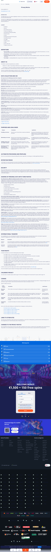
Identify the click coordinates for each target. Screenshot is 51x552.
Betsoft (2, 445)
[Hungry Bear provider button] (36, 504)
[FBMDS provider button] (36, 486)
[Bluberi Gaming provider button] (4, 490)
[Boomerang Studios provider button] (20, 497)
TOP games (36, 454)
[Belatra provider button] (28, 486)
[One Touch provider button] (44, 490)
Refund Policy (20, 451)
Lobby (35, 440)
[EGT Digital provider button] (20, 501)
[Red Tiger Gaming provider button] (44, 483)
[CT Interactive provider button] (20, 483)
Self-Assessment (28, 447)
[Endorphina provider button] (4, 476)
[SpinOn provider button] (28, 497)
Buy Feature (36, 452)
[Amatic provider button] (4, 479)
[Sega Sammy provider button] (20, 494)
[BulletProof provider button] (12, 497)
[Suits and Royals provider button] (12, 508)
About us (27, 452)
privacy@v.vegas (26, 71)
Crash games (45, 454)
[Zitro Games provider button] (28, 490)
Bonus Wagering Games (45, 460)
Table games (45, 447)
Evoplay (2, 444)
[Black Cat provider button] (20, 504)
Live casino (36, 447)
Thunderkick (11, 442)
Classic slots (45, 450)
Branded (35, 449)
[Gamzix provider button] (12, 476)
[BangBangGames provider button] (36, 497)
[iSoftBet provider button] (4, 483)
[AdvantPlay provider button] (12, 504)
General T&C (20, 440)
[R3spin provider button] (44, 504)
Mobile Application (29, 449)
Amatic (10, 440)
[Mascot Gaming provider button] (12, 494)
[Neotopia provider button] (20, 508)
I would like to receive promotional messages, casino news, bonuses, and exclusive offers (26, 408)
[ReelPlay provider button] (4, 497)
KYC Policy (27, 440)
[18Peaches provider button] (28, 508)
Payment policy (20, 447)
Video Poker (45, 452)
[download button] (7, 430)
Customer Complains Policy (21, 450)
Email (22, 393)
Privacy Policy (28, 405)
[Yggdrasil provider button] (28, 476)
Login (42, 1)
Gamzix (2, 442)
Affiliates (27, 450)
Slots (35, 445)
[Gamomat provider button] (20, 476)
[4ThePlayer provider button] (36, 494)
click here (35, 546)
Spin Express (45, 440)
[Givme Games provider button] (12, 483)
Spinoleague (36, 459)
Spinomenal (11, 445)
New (35, 442)
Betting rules (20, 444)
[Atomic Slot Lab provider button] (12, 486)
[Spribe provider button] (4, 486)
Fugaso (2, 440)
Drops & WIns (36, 457)
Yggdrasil (10, 444)
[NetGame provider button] (44, 476)
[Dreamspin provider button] (4, 508)
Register (46, 1)
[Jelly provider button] (28, 501)
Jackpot (44, 457)
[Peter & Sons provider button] (12, 479)
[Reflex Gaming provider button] (36, 501)
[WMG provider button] (44, 494)
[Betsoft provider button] (36, 476)
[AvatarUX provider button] (28, 494)
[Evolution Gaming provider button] (12, 490)
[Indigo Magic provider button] (12, 501)
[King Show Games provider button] (4, 494)
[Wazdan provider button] (36, 479)
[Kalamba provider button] (44, 479)
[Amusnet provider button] (4, 504)
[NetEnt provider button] (20, 479)
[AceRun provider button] (44, 501)
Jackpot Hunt (45, 442)
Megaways (44, 445)
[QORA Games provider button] (4, 501)
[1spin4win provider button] (28, 479)
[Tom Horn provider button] (44, 486)
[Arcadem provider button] (28, 483)
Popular (35, 444)
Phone (29, 393)
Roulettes (44, 449)
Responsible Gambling (29, 445)
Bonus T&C (19, 442)
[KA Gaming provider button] (44, 497)
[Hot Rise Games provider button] (28, 504)
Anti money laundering (29, 444)
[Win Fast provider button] (36, 490)
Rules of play (28, 442)
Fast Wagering (36, 450)
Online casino (3, 4)
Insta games (45, 444)
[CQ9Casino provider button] (20, 486)
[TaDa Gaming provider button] (20, 490)
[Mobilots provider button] (36, 483)
